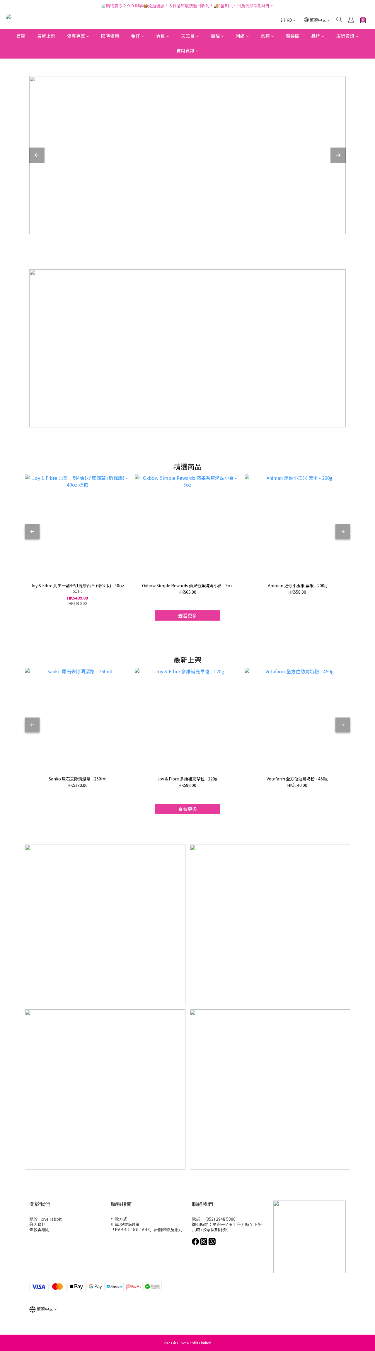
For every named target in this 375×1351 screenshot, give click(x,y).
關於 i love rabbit (45, 1219)
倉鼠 (160, 36)
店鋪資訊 (345, 36)
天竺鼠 (188, 36)
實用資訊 (185, 51)
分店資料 (37, 1224)
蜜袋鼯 (293, 36)
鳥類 (265, 36)
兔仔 (135, 36)
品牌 (315, 36)
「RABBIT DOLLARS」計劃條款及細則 (147, 1229)
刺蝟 (240, 36)
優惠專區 (76, 36)
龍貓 (215, 36)
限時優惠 (110, 36)
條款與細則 (39, 1229)
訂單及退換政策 (125, 1224)
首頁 (20, 36)
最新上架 (46, 36)
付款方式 (119, 1219)
